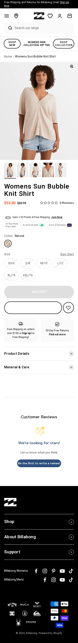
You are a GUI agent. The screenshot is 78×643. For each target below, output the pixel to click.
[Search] (8, 28)
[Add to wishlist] (68, 307)
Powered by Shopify (50, 633)
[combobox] (43, 28)
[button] (7, 16)
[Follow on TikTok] (71, 571)
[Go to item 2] (22, 171)
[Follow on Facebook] (36, 571)
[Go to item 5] (61, 171)
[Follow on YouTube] (62, 571)
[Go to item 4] (48, 171)
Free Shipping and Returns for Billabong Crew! (36, 4)
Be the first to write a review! (39, 463)
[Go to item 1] (10, 171)
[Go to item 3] (35, 171)
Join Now (56, 217)
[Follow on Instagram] (45, 571)
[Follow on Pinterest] (53, 571)
